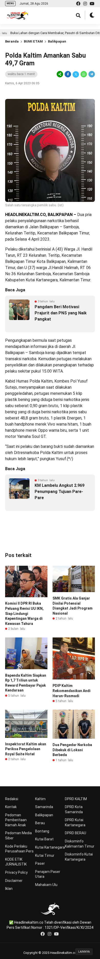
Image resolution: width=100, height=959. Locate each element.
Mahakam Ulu (46, 885)
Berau (40, 823)
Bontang (42, 831)
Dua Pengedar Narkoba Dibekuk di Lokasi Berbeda (72, 750)
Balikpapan (57, 41)
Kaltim (40, 799)
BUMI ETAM (33, 41)
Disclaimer (14, 881)
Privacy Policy (16, 872)
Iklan (9, 888)
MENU (10, 3)
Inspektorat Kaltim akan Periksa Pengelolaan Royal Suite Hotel (25, 749)
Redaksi (11, 799)
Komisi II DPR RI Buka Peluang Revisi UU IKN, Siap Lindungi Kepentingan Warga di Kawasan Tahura (24, 613)
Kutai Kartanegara (50, 847)
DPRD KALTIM (76, 799)
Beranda (12, 41)
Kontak (11, 807)
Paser (40, 863)
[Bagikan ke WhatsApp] (84, 74)
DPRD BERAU (75, 833)
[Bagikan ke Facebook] (68, 74)
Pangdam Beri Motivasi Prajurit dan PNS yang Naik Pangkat (61, 313)
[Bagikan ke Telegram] (91, 74)
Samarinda (44, 807)
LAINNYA (84, 951)
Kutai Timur (44, 855)
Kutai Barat (44, 839)
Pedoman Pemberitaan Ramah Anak (16, 820)
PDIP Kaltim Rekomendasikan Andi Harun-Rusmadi (72, 691)
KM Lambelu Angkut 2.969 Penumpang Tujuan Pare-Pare (59, 491)
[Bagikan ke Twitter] (76, 74)
